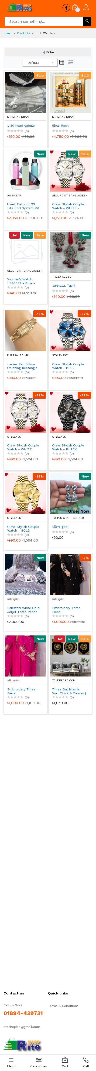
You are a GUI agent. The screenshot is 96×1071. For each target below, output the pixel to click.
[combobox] (40, 63)
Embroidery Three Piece (66, 610)
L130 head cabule (21, 125)
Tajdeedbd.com (63, 680)
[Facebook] (23, 1045)
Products (23, 33)
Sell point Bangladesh (69, 195)
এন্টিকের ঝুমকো (60, 527)
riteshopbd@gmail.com (21, 1027)
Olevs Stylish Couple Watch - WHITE (23, 447)
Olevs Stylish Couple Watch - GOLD (23, 528)
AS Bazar (14, 195)
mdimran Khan (18, 117)
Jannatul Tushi (63, 285)
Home (7, 33)
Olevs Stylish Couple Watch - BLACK (68, 447)
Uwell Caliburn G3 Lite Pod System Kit (23, 206)
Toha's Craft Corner (68, 517)
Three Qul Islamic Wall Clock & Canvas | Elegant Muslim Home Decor (69, 691)
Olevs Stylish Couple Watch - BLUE (68, 366)
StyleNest (60, 355)
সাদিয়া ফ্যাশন (13, 599)
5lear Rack (60, 125)
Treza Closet (62, 276)
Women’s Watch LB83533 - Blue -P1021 (21, 281)
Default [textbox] (33, 62)
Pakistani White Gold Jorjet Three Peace (23, 610)
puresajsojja (18, 355)
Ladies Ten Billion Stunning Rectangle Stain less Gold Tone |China (23, 366)
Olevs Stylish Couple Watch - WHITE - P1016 (68, 206)
